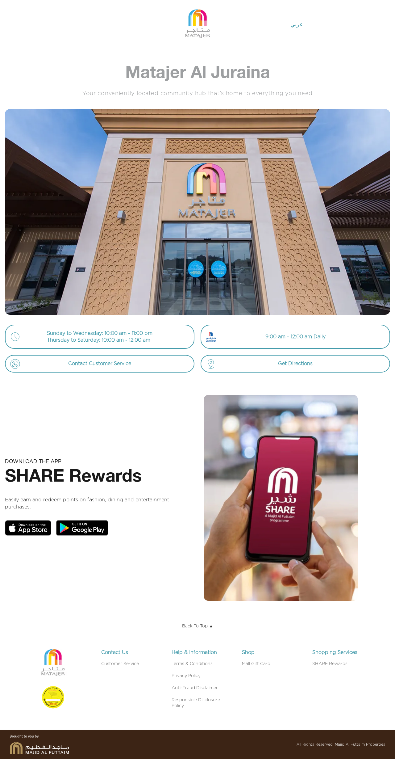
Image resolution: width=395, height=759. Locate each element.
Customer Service (120, 664)
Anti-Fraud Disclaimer (195, 688)
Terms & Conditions (192, 664)
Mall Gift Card (256, 664)
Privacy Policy (186, 676)
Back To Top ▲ (197, 626)
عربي (296, 24)
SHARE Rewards (329, 664)
